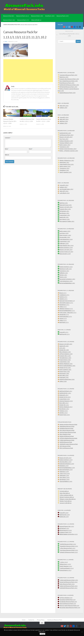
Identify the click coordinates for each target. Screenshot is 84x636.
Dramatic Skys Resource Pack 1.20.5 (69, 79)
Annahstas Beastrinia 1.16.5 (67, 379)
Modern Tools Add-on (66, 501)
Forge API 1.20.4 (64, 117)
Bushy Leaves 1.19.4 (64, 231)
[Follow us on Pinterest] (72, 27)
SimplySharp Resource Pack (67, 426)
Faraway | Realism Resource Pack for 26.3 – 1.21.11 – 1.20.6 (10, 121)
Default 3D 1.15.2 (64, 405)
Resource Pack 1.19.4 (62, 16)
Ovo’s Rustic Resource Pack (67, 430)
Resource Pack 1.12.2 (72, 546)
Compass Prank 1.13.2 (65, 532)
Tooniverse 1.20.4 (64, 147)
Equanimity (63, 546)
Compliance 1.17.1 (64, 295)
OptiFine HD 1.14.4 (64, 514)
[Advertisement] (28, 70)
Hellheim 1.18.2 (63, 273)
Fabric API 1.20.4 (64, 119)
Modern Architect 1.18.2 (66, 267)
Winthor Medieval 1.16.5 (66, 363)
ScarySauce (63, 550)
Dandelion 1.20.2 (64, 170)
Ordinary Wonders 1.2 (65, 141)
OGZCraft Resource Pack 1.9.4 (68, 603)
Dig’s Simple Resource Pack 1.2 (67, 81)
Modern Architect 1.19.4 (66, 247)
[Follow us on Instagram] (69, 27)
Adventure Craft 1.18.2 (65, 269)
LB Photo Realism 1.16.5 (65, 354)
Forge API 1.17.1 (63, 332)
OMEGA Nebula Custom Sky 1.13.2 (68, 534)
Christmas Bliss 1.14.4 (65, 462)
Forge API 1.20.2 (64, 185)
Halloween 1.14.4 (64, 475)
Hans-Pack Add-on (65, 493)
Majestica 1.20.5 (63, 77)
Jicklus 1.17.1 (63, 306)
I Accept (42, 634)
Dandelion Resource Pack (67, 428)
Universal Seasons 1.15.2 (66, 401)
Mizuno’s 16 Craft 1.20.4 (65, 137)
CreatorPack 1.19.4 (64, 241)
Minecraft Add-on (36, 20)
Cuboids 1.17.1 (63, 299)
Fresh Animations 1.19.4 (65, 239)
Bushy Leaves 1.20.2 (65, 166)
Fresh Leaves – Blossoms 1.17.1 (67, 312)
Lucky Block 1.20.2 (64, 193)
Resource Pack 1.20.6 (37, 16)
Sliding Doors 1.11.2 (65, 564)
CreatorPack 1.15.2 (64, 399)
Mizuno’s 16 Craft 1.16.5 (65, 344)
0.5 (77, 81)
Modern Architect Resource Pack (68, 424)
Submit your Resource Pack (54, 620)
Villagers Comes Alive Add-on (68, 499)
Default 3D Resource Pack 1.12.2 (69, 552)
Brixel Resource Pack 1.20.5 (66, 83)
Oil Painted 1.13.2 (64, 528)
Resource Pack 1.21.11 (22, 16)
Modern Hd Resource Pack (67, 436)
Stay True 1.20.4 (63, 139)
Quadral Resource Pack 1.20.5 (67, 92)
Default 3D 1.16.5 (64, 350)
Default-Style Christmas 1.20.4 (67, 149)
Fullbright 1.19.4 (63, 243)
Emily (6, 41)
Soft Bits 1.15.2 (63, 413)
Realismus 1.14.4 (64, 471)
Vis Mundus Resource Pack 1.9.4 (68, 601)
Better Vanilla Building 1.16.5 (67, 365)
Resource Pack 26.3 (8, 16)
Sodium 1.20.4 (63, 123)
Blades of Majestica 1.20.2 (67, 160)
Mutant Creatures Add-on (67, 497)
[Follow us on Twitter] (67, 27)
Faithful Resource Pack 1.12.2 (68, 544)
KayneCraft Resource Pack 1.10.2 (69, 582)
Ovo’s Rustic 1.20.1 (64, 219)
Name (7, 149)
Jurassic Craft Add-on (66, 503)
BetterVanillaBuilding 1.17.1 (67, 310)
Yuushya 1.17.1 (63, 297)
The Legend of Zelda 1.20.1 (66, 221)
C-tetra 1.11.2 (64, 562)
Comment (8, 137)
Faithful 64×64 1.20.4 (65, 133)
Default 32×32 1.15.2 (65, 397)
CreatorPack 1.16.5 (64, 361)
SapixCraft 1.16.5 (64, 346)
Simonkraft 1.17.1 (64, 314)
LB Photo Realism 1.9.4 (66, 597)
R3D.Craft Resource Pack (66, 448)
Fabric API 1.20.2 (64, 191)
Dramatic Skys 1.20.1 (65, 209)
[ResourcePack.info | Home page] (24, 7)
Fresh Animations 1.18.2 (65, 281)
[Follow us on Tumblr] (77, 27)
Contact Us (31, 620)
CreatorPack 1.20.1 (64, 215)
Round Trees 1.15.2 (64, 415)
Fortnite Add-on (64, 491)
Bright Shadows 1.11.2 (66, 566)
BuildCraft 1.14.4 (63, 516)
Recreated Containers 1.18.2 (67, 279)
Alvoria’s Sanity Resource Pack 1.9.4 (69, 605)
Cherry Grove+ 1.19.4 (65, 235)
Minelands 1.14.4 (63, 465)
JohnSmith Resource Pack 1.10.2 (68, 588)
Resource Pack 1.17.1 (23, 20)
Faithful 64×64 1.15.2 (65, 393)
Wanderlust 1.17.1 (64, 304)
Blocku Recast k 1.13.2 (65, 530)
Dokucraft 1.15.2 (63, 395)
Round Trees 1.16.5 (64, 371)
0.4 (72, 141)
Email (31, 149)
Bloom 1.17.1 (62, 293)
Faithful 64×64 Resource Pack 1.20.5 (69, 85)
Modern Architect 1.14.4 (65, 460)
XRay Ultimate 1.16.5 (65, 352)
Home (23, 620)
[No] (82, 632)
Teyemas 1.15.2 (63, 411)
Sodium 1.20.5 (63, 107)
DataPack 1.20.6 (49, 16)
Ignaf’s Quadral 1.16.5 (65, 369)
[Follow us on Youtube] (64, 27)
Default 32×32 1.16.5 (65, 367)
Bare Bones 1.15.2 (64, 409)
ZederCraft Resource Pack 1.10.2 (69, 586)
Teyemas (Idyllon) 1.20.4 (66, 143)
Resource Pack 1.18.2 (9, 20)
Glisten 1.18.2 (63, 275)
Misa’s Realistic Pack (65, 434)
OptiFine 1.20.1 (63, 203)
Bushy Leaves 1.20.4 (64, 145)
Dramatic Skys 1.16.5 (65, 356)
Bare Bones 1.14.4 (64, 479)
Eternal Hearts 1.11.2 (65, 570)
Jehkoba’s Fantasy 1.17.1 (66, 308)
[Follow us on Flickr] (74, 27)
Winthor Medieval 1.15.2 (65, 407)
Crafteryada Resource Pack (67, 440)
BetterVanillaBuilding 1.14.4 (67, 467)
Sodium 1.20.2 (63, 187)
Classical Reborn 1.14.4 (66, 481)
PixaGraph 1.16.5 (64, 377)
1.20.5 (75, 87)
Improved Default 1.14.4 (65, 469)
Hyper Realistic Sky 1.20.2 (67, 164)
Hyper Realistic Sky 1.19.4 (66, 245)
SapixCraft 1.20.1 (64, 217)
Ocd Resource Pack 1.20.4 (66, 135)
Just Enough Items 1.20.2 (66, 189)
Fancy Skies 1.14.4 (64, 477)
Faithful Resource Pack (66, 442)
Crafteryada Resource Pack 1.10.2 (69, 580)
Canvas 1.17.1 (63, 318)
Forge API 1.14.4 (63, 513)
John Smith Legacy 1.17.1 (66, 302)
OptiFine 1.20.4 (64, 121)
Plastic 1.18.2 (63, 277)
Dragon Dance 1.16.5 (65, 360)
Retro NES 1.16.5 (64, 375)
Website (7, 155)
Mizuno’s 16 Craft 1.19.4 (65, 249)
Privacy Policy (40, 620)
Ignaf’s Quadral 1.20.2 (66, 172)
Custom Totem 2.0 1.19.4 (66, 251)
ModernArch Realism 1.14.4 (66, 464)
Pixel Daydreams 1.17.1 (65, 316)
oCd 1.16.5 (62, 348)
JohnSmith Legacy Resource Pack (69, 444)
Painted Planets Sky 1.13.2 (66, 526)
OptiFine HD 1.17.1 (64, 334)
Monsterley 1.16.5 (64, 373)
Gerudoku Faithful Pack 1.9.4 (67, 599)
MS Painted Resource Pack (66, 87)
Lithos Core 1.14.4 (65, 473)
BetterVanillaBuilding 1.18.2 (67, 283)
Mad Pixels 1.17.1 (64, 322)
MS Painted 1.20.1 (64, 211)
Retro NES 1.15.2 (63, 403)
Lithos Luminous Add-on (66, 495)
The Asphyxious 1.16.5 (65, 358)
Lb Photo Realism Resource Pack (68, 438)
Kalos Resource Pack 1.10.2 (67, 584)
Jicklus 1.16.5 (63, 381)
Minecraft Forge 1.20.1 (65, 205)
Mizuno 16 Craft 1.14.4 (65, 458)
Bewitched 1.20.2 (64, 162)
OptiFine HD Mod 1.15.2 (65, 391)
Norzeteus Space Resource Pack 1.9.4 (70, 607)
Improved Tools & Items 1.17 (67, 301)
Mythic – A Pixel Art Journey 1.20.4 (68, 151)
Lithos (62, 548)
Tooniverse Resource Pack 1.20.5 (68, 75)
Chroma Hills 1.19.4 (64, 237)
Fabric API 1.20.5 (64, 105)
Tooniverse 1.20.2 (64, 168)
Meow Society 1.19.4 (65, 253)
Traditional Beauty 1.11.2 (67, 568)
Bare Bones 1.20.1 (64, 213)
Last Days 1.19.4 (63, 233)
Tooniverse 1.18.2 (64, 271)
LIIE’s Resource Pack (65, 446)
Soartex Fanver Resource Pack (68, 432)
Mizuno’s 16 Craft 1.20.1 (65, 207)
